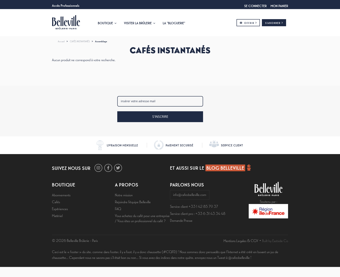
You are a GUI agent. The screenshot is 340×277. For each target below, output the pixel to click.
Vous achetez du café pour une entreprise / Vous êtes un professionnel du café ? (142, 218)
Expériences (60, 208)
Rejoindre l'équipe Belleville (133, 201)
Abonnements (61, 194)
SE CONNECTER (255, 5)
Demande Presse (181, 220)
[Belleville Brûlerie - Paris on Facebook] (108, 168)
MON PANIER (279, 5)
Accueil (61, 41)
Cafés (56, 201)
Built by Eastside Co (275, 240)
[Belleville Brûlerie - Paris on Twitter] (118, 168)
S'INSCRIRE (160, 116)
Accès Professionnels (65, 5)
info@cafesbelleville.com (189, 194)
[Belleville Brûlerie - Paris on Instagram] (98, 168)
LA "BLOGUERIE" (174, 22)
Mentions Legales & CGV (241, 240)
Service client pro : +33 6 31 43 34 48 (197, 213)
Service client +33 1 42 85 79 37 (194, 206)
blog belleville (225, 168)
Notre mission (124, 194)
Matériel (57, 215)
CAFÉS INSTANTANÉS (80, 41)
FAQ (118, 208)
